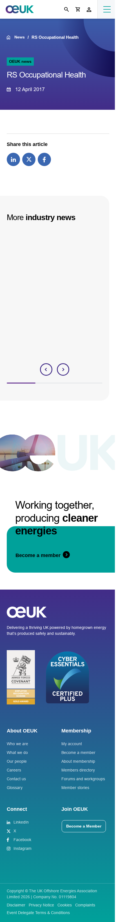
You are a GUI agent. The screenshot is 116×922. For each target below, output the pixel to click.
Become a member (78, 752)
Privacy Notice (41, 905)
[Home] (10, 37)
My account (71, 744)
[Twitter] (28, 159)
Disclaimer (16, 905)
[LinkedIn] (13, 159)
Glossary (15, 787)
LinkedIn (21, 822)
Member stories (75, 787)
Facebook (22, 839)
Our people (17, 761)
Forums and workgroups (83, 779)
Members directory (78, 770)
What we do (17, 752)
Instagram (23, 848)
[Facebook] (44, 159)
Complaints (85, 905)
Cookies (64, 905)
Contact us (16, 779)
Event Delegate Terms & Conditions (38, 912)
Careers (14, 770)
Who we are (17, 744)
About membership (78, 761)
